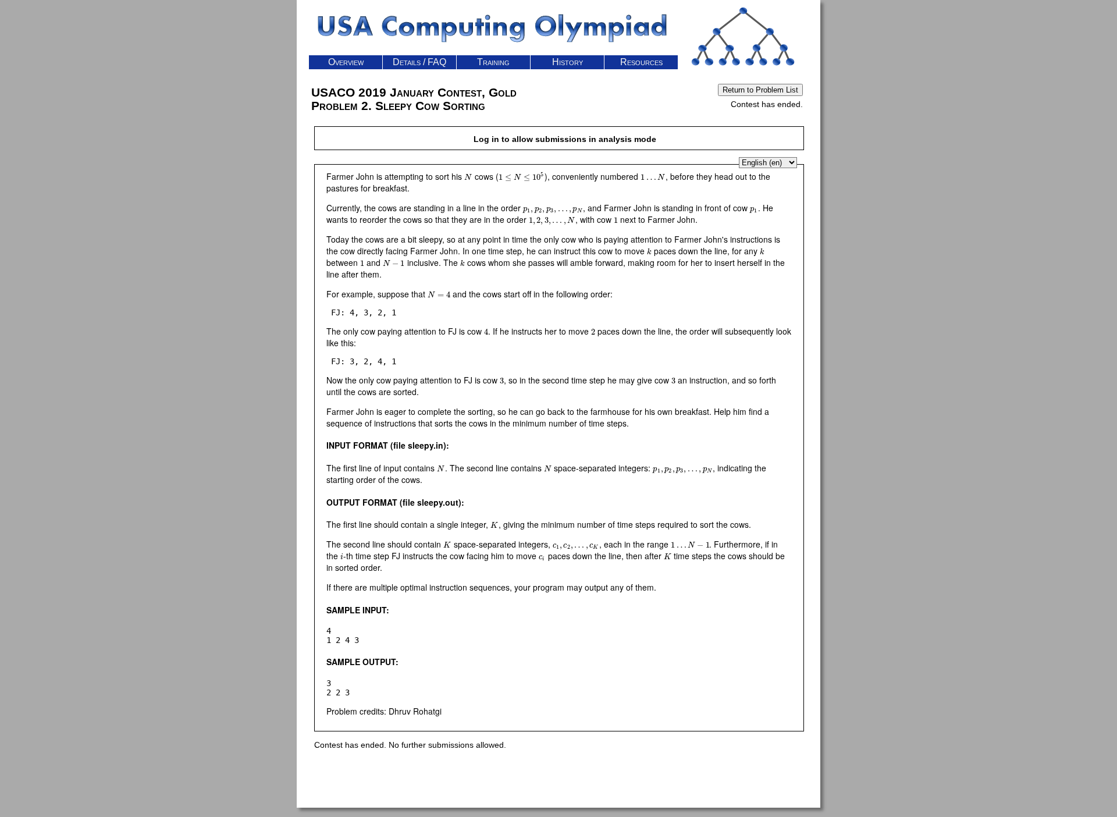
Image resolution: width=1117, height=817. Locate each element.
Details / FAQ (419, 62)
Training (493, 62)
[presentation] (468, 176)
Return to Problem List (760, 90)
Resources (641, 62)
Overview (346, 62)
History (567, 62)
